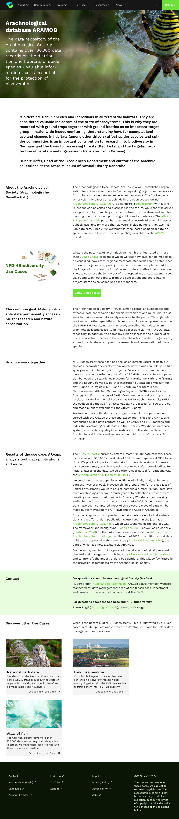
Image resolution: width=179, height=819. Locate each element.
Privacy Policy (100, 782)
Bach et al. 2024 (117, 474)
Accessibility (100, 788)
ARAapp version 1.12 (91, 474)
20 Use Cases (89, 256)
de (157, 4)
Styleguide (14, 788)
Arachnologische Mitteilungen (93, 203)
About (21, 4)
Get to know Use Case (42, 691)
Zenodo (54, 788)
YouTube (55, 782)
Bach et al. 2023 (129, 528)
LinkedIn (55, 776)
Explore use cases (87, 292)
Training (61, 4)
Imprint (96, 776)
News (119, 4)
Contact (13, 776)
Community (41, 4)
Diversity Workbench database (149, 554)
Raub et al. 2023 (85, 532)
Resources (101, 4)
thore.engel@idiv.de (104, 607)
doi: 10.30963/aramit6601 (145, 540)
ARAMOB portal (89, 454)
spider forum (144, 203)
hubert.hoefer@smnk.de (109, 583)
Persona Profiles (18, 795)
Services (80, 4)
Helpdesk (170, 4)
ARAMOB (161, 233)
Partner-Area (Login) (20, 782)
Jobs (95, 795)
